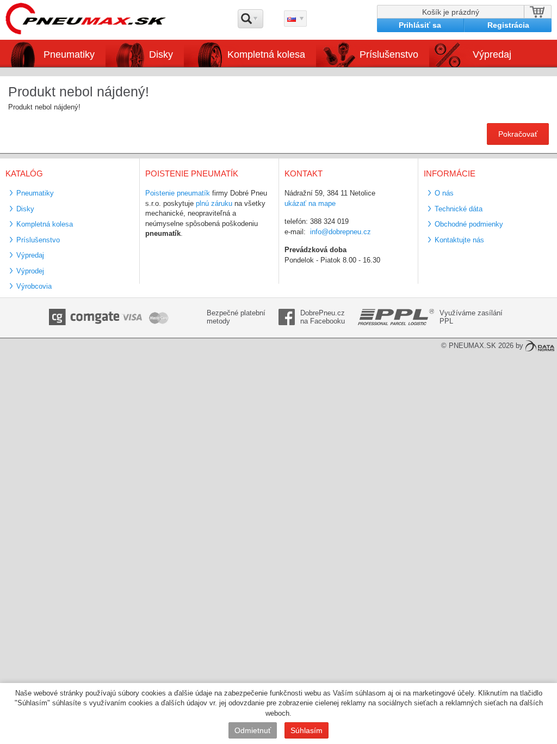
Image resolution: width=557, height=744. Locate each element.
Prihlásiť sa (420, 25)
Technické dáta (458, 209)
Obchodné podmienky (469, 224)
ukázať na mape (310, 203)
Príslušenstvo (389, 54)
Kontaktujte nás (459, 240)
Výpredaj (492, 54)
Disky (25, 209)
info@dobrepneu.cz (340, 232)
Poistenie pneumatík (177, 193)
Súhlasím (306, 730)
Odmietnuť (252, 730)
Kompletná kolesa (44, 224)
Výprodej (30, 271)
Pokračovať (517, 134)
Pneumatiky (35, 193)
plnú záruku (214, 203)
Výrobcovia (34, 286)
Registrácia (508, 25)
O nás (444, 193)
